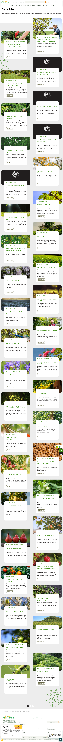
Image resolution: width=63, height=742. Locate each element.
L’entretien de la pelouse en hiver (15, 186)
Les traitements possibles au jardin (14, 471)
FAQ (26, 737)
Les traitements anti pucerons (12, 680)
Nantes (42, 720)
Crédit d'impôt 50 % (21, 726)
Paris (32, 718)
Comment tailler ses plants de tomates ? (15, 580)
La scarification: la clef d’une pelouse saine (14, 84)
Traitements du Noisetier (45, 498)
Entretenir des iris (12, 375)
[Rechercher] (45, 2)
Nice (32, 723)
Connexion (59, 2)
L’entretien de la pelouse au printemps (46, 268)
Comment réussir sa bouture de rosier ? (46, 363)
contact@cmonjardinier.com (52, 726)
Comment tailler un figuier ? (46, 204)
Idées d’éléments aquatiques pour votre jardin (46, 73)
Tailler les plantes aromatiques (43, 599)
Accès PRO (51, 2)
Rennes (32, 722)
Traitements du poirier (13, 548)
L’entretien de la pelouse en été (15, 218)
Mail (13, 2)
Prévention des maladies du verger (15, 648)
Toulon (36, 725)
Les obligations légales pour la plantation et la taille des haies (47, 107)
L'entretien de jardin (10, 41)
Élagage (19, 722)
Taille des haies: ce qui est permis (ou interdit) (14, 117)
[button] (2, 740)
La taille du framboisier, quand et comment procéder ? (47, 568)
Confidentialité (23, 737)
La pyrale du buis (43, 671)
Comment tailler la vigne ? (46, 630)
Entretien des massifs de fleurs (13, 371)
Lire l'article (10, 56)
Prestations (11, 5)
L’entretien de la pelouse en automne (46, 300)
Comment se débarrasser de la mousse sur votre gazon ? (15, 407)
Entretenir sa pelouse (11, 80)
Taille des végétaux (10, 113)
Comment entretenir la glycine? (13, 281)
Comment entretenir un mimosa (45, 172)
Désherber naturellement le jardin (15, 151)
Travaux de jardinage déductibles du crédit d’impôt (47, 40)
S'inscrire (58, 722)
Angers (32, 727)
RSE (31, 737)
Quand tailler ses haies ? (14, 343)
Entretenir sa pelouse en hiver (14, 312)
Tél (16, 2)
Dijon (40, 725)
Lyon (35, 718)
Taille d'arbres (40, 167)
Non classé (54, 37)
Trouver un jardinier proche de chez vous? (46, 140)
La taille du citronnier (13, 506)
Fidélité (52, 5)
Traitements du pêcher (13, 474)
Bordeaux (33, 720)
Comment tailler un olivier (15, 611)
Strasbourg (40, 722)
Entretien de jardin (21, 718)
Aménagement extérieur (22, 720)
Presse (29, 737)
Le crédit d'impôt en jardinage (44, 37)
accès (61, 454)
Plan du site (34, 737)
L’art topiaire (41, 236)
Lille (36, 722)
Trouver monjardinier (60, 447)
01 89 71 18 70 (50, 728)
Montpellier (36, 723)
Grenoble (41, 723)
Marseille (39, 718)
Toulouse (38, 720)
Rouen (32, 725)
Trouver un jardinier (21, 724)
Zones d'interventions (31, 5)
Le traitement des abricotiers (47, 535)
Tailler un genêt (42, 393)
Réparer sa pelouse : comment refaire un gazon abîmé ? (15, 249)
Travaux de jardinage (21, 41)
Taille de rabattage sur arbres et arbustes (45, 426)
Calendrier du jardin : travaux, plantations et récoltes (14, 45)
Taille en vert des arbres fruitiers (14, 438)
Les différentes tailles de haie (47, 330)
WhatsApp (22, 2)
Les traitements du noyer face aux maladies (45, 462)
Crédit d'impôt (22, 5)
